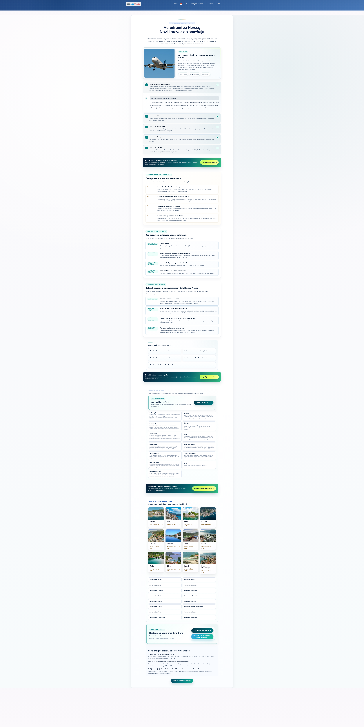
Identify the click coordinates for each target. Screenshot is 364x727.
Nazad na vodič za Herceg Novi (182, 680)
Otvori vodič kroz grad (202, 402)
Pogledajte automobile (208, 377)
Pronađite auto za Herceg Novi (203, 488)
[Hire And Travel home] (134, 4)
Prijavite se (221, 4)
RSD (175, 4)
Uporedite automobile (208, 162)
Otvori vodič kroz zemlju (201, 630)
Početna (211, 4)
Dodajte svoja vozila (197, 4)
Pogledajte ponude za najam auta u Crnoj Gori (201, 636)
